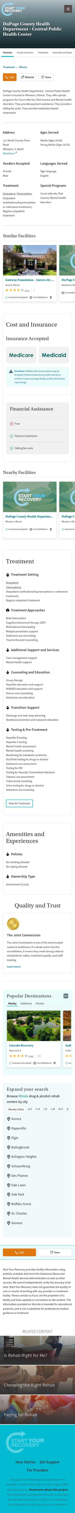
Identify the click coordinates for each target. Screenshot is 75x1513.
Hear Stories (25, 1462)
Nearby (12, 1003)
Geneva (16, 1223)
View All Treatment (19, 803)
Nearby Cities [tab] (16, 1109)
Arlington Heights (24, 1156)
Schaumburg (20, 1166)
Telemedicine (24, 193)
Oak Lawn (18, 1185)
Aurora (16, 1119)
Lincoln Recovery (21, 1045)
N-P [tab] (61, 1109)
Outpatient (9, 193)
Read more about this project (48, 1490)
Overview (7, 52)
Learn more (14, 966)
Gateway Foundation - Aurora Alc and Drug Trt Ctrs (29, 280)
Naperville (18, 1128)
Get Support (49, 1462)
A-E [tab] (30, 1109)
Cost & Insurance (25, 52)
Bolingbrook (20, 1147)
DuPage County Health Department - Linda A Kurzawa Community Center (29, 516)
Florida (40, 1003)
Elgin (14, 1138)
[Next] (71, 275)
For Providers (37, 1470)
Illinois (23, 1096)
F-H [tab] (38, 1109)
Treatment (43, 52)
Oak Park (17, 1194)
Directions (8, 153)
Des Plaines (19, 1175)
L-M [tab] (53, 1109)
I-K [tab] (45, 1109)
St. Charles (19, 1213)
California (26, 1003)
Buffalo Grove (21, 1204)
